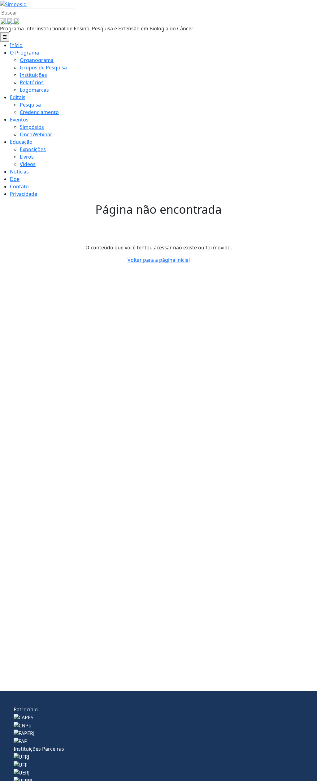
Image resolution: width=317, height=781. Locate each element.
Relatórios (32, 82)
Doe (15, 179)
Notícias (19, 171)
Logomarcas (34, 89)
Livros (27, 156)
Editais (17, 97)
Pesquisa (30, 104)
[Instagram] (16, 21)
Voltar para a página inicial (159, 260)
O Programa (24, 52)
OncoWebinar (36, 134)
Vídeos (28, 164)
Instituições (33, 75)
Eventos (19, 119)
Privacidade (23, 194)
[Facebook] (3, 21)
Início (16, 45)
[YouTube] (10, 21)
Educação (21, 141)
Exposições (33, 149)
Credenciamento (39, 112)
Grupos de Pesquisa (43, 67)
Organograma (37, 60)
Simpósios (32, 127)
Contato (19, 186)
